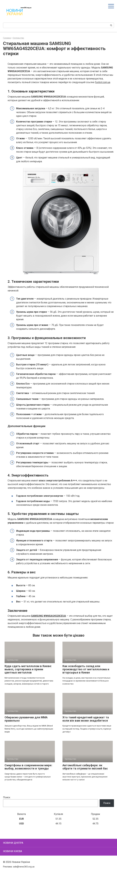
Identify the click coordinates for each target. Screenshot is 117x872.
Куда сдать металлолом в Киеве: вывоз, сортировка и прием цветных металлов (28, 669)
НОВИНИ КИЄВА (12, 851)
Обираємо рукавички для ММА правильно (26, 719)
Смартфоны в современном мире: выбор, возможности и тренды (28, 766)
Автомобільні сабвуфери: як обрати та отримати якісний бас (85, 766)
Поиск (6, 797)
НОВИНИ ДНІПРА (13, 842)
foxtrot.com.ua (102, 82)
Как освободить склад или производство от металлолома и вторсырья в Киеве (85, 669)
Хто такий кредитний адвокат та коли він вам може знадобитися (85, 719)
